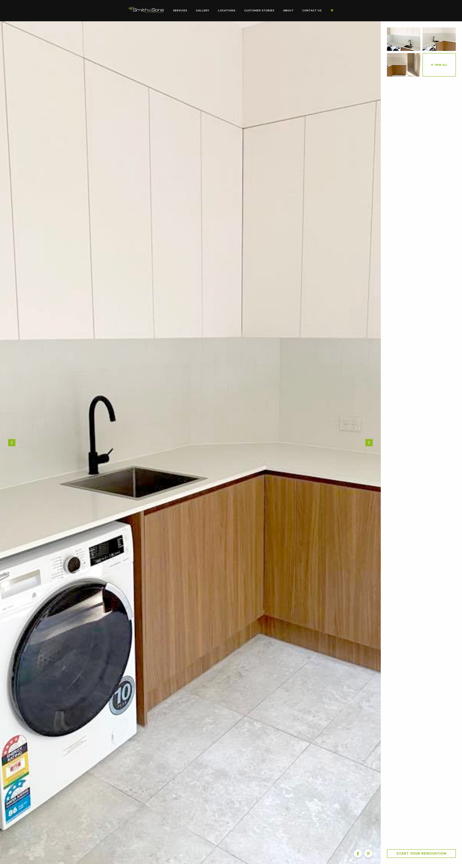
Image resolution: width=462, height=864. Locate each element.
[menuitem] (146, 10)
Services (180, 10)
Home (146, 10)
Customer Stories (259, 10)
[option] (190, 442)
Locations (226, 10)
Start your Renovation (421, 854)
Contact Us (312, 10)
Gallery (202, 10)
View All (441, 64)
